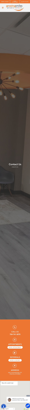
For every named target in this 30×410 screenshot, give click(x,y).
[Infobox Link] (15, 330)
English (7, 408)
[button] (2, 7)
